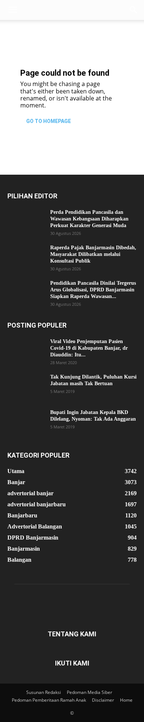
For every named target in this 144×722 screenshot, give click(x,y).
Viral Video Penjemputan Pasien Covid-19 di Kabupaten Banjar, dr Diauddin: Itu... (89, 348)
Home (126, 700)
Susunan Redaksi (43, 692)
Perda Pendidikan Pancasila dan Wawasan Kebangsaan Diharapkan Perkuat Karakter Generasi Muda (89, 218)
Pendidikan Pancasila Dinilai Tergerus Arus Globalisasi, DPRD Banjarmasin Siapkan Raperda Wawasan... (93, 289)
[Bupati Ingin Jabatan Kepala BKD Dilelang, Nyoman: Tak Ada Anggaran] (25, 422)
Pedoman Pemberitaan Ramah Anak (49, 700)
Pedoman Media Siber (89, 692)
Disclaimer (103, 700)
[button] (12, 10)
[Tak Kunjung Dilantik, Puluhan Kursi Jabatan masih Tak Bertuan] (25, 387)
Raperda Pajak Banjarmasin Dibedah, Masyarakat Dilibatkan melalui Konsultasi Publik (93, 254)
